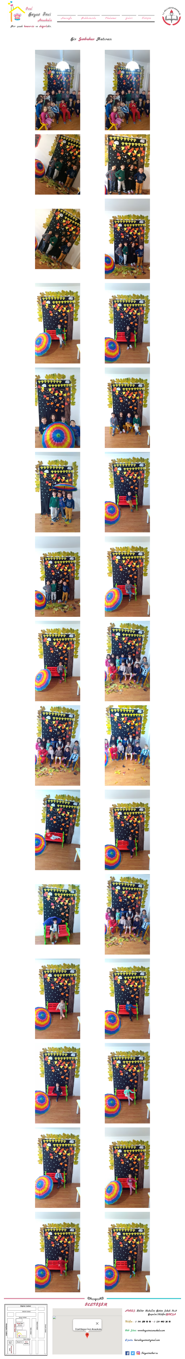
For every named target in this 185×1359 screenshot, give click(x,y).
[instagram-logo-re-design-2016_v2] (138, 1353)
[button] (111, 16)
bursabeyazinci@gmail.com (147, 1340)
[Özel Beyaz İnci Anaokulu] (127, 1353)
